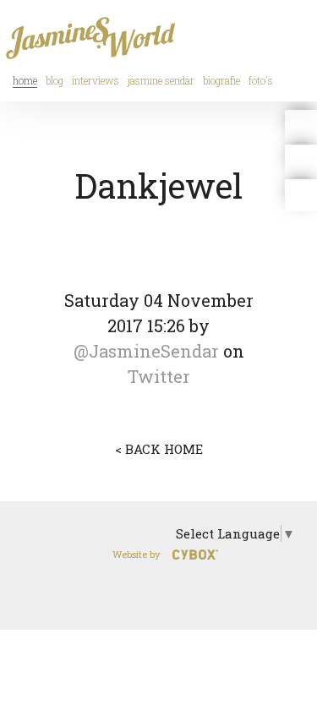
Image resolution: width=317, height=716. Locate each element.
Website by (136, 554)
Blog (54, 80)
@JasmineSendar (146, 351)
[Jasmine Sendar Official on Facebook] (301, 161)
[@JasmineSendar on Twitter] (301, 126)
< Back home (159, 448)
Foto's (261, 80)
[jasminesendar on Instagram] (301, 195)
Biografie (221, 80)
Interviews (95, 80)
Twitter (159, 376)
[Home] (93, 30)
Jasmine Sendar (161, 80)
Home (25, 80)
